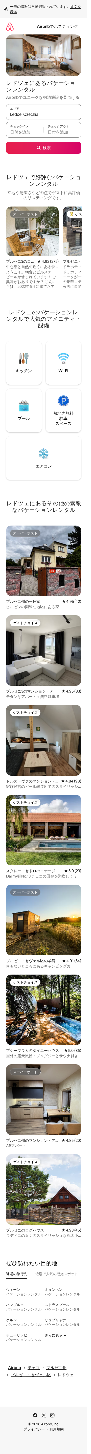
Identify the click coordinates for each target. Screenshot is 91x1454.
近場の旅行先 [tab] (16, 1274)
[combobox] (43, 114)
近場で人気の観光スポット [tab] (56, 1274)
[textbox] (24, 132)
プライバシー (34, 1429)
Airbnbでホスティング (57, 26)
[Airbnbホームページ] (10, 26)
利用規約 (57, 1429)
